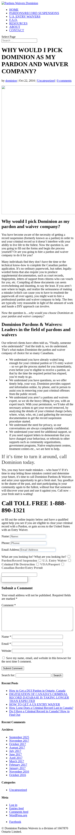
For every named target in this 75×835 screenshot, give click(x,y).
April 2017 (15, 757)
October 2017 (17, 744)
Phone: (6, 543)
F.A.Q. (13, 20)
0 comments (64, 80)
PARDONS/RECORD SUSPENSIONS (34, 13)
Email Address (10, 549)
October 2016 (17, 775)
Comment (9, 605)
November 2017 (19, 740)
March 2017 (16, 761)
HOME (13, 9)
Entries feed (16, 808)
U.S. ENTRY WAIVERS (24, 16)
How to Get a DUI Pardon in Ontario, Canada (37, 690)
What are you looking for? (17, 556)
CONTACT (16, 30)
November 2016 (19, 771)
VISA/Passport (50, 564)
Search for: (8, 675)
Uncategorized (46, 80)
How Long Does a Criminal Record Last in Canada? (41, 707)
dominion (11, 80)
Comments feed (18, 811)
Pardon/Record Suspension (19, 560)
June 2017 (15, 754)
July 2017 (15, 751)
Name (6, 636)
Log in (13, 805)
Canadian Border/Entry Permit (22, 567)
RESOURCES (18, 23)
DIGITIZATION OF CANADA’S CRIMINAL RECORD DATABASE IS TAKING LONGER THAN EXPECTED (39, 697)
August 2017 (17, 747)
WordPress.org (18, 815)
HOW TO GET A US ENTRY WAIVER (34, 704)
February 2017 (18, 764)
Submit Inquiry (14, 579)
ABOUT (14, 26)
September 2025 (19, 737)
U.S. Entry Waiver (54, 560)
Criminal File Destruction (18, 564)
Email (6, 643)
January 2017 (17, 768)
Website (6, 650)
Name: (6, 536)
